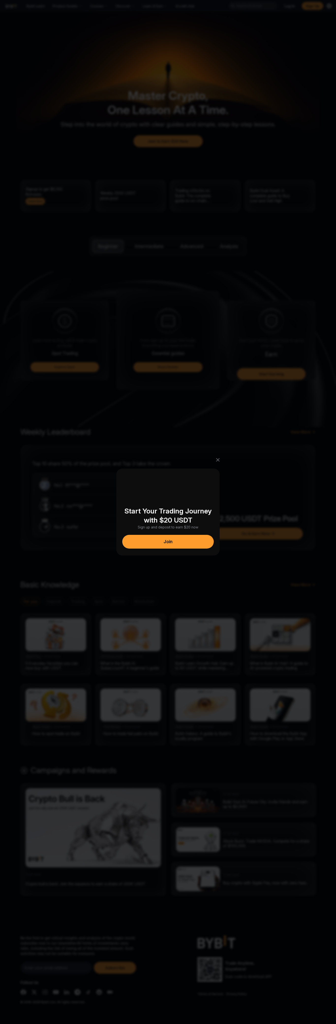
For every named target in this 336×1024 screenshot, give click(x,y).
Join (168, 541)
